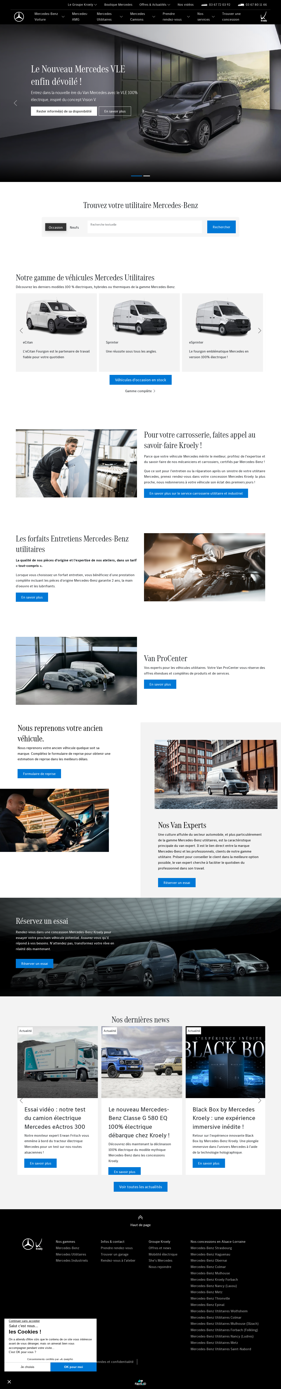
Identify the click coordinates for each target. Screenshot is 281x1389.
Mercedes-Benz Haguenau (210, 1254)
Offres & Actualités (152, 4)
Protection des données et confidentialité (101, 1361)
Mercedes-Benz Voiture (46, 16)
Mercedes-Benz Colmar (208, 1266)
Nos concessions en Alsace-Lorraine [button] (218, 1241)
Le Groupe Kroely (80, 4)
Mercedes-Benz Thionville (210, 1298)
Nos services (203, 16)
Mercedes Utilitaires (104, 16)
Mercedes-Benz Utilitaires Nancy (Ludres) (222, 1336)
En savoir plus (115, 111)
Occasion (56, 227)
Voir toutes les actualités (140, 1186)
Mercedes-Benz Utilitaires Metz (214, 1342)
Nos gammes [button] (65, 1241)
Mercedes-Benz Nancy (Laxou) (214, 1286)
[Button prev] (21, 330)
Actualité (108, 1031)
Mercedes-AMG (80, 16)
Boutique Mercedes (118, 4)
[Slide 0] (136, 175)
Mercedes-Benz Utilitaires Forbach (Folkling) (224, 1330)
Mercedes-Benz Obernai (209, 1260)
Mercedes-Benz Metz (206, 1292)
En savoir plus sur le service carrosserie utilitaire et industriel (196, 493)
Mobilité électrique (163, 1254)
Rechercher (221, 227)
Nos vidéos (186, 4)
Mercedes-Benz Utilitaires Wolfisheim (219, 1311)
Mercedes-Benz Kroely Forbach (214, 1279)
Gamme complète (139, 391)
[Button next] (259, 330)
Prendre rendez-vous (172, 16)
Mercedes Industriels (72, 1260)
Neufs (74, 227)
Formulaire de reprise (39, 773)
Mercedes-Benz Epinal (207, 1304)
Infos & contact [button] (112, 1241)
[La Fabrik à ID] (140, 1382)
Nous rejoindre (160, 1266)
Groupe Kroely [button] (159, 1241)
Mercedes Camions (137, 16)
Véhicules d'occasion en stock (140, 379)
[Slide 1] (146, 175)
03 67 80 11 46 (256, 4)
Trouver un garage (114, 1254)
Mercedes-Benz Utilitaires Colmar (216, 1317)
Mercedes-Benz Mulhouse (210, 1273)
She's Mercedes (160, 1260)
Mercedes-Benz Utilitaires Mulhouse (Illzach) (225, 1323)
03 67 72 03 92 (219, 4)
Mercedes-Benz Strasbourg (211, 1248)
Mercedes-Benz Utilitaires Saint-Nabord (221, 1349)
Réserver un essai (177, 882)
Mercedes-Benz (67, 1248)
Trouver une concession (231, 16)
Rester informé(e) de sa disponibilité (64, 111)
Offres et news (160, 1248)
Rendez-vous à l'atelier (118, 1260)
